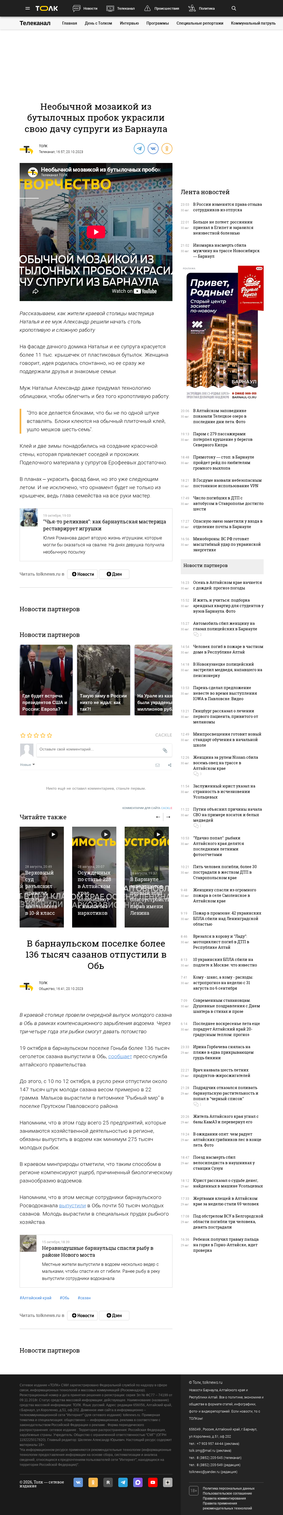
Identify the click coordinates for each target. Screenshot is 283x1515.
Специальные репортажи (200, 23)
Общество (47, 989)
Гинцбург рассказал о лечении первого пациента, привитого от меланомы (225, 716)
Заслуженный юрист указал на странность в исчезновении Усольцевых (224, 791)
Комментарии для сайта (147, 808)
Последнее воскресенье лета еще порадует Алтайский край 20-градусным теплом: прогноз (226, 1029)
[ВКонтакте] (153, 148)
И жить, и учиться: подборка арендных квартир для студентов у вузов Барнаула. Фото (228, 605)
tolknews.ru (212, 1382)
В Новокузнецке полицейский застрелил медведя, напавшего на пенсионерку (227, 670)
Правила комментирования (224, 1498)
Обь (64, 1298)
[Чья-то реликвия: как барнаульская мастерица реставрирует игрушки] (29, 534)
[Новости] (82, 574)
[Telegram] (139, 148)
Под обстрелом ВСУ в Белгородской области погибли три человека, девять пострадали (228, 1221)
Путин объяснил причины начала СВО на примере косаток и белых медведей (227, 815)
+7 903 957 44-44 (210, 1444)
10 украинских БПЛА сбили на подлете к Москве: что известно (225, 962)
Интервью (129, 23)
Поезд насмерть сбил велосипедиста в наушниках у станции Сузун (224, 1163)
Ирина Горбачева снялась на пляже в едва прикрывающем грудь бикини (223, 1052)
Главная (69, 23)
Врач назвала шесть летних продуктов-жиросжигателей (221, 1072)
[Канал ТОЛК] (114, 574)
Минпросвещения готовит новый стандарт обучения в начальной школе (227, 739)
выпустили (72, 1205)
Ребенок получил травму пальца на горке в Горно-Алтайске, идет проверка (226, 1245)
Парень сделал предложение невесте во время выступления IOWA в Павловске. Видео (225, 693)
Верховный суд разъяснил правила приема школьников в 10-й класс (41, 892)
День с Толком (98, 23)
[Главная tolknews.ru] (47, 8)
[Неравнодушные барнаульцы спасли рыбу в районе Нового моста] (28, 1261)
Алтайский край (35, 1298)
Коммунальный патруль (253, 23)
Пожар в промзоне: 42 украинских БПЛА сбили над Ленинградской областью (227, 918)
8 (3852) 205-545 (210, 1458)
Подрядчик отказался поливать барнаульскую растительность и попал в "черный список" (225, 1093)
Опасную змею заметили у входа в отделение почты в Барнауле (228, 523)
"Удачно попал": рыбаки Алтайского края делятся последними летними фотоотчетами (218, 846)
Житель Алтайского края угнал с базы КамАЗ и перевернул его (226, 1119)
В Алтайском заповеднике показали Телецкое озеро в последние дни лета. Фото (220, 416)
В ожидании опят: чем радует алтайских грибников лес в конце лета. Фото (227, 1139)
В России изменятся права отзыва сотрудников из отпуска (227, 207)
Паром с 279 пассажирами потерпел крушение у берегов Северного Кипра (223, 439)
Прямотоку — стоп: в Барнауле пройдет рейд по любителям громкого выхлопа (223, 462)
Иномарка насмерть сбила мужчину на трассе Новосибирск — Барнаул (226, 251)
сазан (84, 1298)
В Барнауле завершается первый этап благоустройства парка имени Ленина (151, 896)
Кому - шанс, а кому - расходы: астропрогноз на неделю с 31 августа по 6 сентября (223, 982)
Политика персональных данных (229, 1488)
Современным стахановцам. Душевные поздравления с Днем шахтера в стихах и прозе (226, 1006)
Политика (207, 8)
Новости (90, 8)
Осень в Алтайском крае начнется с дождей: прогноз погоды (227, 585)
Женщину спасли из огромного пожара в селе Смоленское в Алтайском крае (224, 895)
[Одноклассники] (166, 148)
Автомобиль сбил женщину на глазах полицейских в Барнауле (225, 626)
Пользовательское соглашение (227, 1493)
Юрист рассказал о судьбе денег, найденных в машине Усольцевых (228, 1183)
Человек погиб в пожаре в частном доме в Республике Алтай (228, 649)
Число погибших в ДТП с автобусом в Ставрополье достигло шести (228, 503)
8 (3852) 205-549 (210, 1465)
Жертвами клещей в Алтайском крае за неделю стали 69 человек (226, 1201)
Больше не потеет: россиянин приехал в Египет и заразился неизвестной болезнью (223, 227)
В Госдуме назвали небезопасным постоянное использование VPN (227, 483)
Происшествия (166, 8)
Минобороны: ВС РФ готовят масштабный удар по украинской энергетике (227, 544)
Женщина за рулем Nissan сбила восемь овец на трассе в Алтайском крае (225, 763)
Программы (157, 23)
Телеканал (126, 8)
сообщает (120, 1056)
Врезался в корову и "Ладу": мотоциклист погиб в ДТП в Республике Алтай (221, 942)
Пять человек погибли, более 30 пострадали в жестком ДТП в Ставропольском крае (225, 872)
